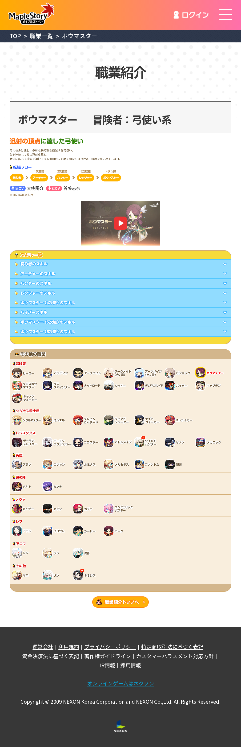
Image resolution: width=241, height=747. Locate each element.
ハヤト (22, 486)
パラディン (56, 372)
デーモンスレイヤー (26, 442)
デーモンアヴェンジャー (57, 442)
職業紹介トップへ (120, 602)
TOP (15, 36)
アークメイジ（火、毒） (119, 372)
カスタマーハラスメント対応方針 (175, 656)
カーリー (84, 530)
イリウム (54, 530)
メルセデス (118, 464)
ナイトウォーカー (148, 420)
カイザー (23, 508)
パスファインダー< (57, 385)
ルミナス (84, 464)
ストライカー (179, 420)
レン (21, 552)
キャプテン (209, 385)
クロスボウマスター (26, 385)
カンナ (53, 486)
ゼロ (21, 575)
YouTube (120, 223)
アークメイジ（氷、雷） (149, 372)
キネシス (84, 575)
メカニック (209, 442)
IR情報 (107, 665)
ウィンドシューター (118, 420)
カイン (53, 508)
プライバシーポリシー (110, 646)
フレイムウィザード (87, 420)
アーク (114, 530)
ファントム (148, 464)
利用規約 (68, 646)
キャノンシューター (26, 397)
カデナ (83, 508)
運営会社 (42, 646)
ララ (51, 552)
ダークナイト (88, 372)
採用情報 (130, 665)
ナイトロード (88, 385)
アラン (22, 464)
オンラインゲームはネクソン (120, 683)
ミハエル (54, 420)
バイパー (176, 385)
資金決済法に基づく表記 (50, 656)
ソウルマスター (27, 420)
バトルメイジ (119, 442)
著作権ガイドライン (107, 656)
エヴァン (54, 464)
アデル (22, 530)
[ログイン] (191, 15)
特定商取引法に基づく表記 (172, 646)
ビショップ (180, 372)
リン (51, 575)
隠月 (174, 464)
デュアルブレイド (149, 385)
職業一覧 (41, 36)
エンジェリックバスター (119, 508)
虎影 (82, 552)
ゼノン (175, 442)
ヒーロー (23, 372)
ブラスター (87, 442)
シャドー (115, 385)
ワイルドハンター (146, 442)
